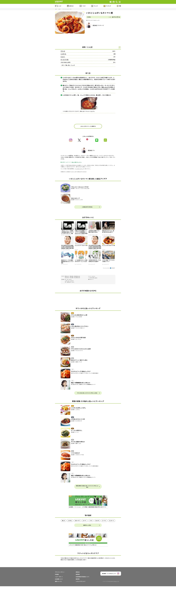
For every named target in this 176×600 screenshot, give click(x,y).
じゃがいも (63, 54)
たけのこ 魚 (84, 171)
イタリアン (93, 276)
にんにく (63, 57)
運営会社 (78, 572)
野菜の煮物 (71, 276)
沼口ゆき (95, 25)
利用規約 (57, 574)
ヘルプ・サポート (59, 576)
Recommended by (106, 268)
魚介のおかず (67, 277)
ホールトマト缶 (64, 59)
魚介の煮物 (71, 277)
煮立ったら (105, 87)
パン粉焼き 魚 (68, 171)
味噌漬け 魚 (63, 171)
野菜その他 (69, 281)
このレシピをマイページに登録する (88, 126)
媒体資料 (78, 579)
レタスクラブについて (80, 581)
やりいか (63, 51)
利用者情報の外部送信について (82, 576)
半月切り (82, 77)
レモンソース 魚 (73, 171)
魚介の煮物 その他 (77, 277)
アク (109, 87)
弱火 (88, 85)
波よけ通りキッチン (77, 162)
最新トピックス (58, 581)
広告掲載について (59, 579)
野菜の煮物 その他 (77, 276)
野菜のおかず (67, 276)
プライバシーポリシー (60, 572)
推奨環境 (78, 574)
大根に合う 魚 (79, 171)
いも (68, 280)
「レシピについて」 (79, 168)
